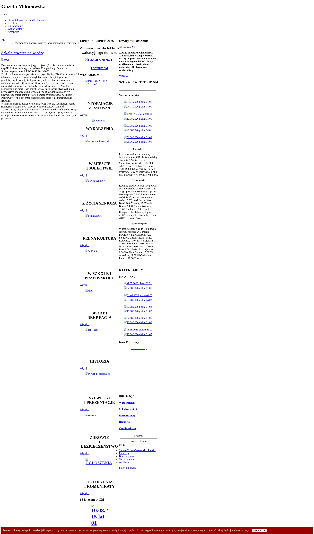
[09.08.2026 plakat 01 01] (138, 125)
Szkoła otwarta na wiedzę (22, 53)
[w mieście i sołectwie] (99, 149)
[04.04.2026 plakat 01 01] (138, 101)
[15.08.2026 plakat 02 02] (139, 329)
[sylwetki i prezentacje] (99, 382)
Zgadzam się (259, 530)
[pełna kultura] (99, 223)
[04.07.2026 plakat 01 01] (138, 106)
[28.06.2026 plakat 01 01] (138, 141)
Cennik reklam (127, 428)
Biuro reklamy (127, 415)
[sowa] (5, 59)
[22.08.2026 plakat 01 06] (138, 322)
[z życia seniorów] (99, 188)
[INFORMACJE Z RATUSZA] (99, 89)
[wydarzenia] (99, 120)
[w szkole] (99, 258)
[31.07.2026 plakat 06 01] (138, 283)
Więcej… (84, 115)
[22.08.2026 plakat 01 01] (138, 288)
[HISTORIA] (99, 342)
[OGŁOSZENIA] (99, 467)
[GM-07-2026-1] (99, 60)
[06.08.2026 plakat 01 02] (138, 137)
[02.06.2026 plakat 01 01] (139, 114)
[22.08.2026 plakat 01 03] (138, 306)
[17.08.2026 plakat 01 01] (138, 118)
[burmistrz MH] (127, 47)
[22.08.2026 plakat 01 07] (138, 334)
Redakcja (124, 421)
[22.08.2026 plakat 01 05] (138, 318)
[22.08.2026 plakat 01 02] (139, 295)
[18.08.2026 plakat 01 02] (138, 311)
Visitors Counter (138, 441)
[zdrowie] (99, 423)
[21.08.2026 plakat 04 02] (138, 300)
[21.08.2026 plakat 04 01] (138, 130)
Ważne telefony (127, 402)
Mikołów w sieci (128, 409)
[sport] (99, 298)
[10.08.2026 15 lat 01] (99, 516)
